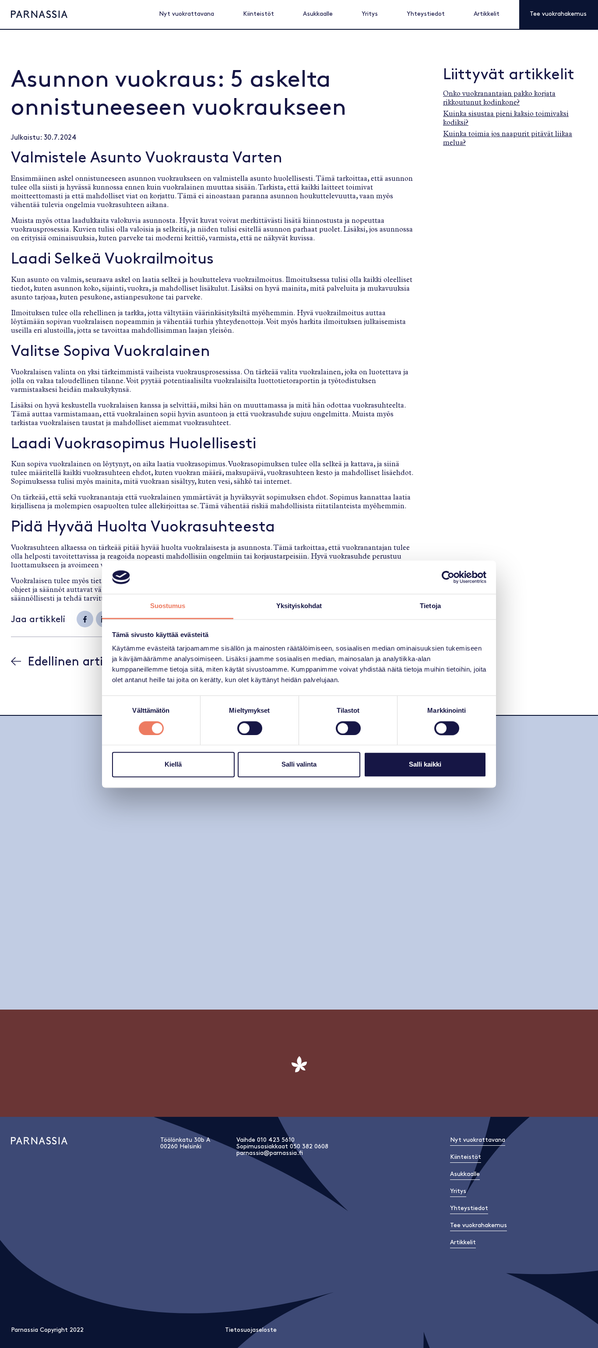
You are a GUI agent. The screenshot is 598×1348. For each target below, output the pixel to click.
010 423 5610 (276, 1140)
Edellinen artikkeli (78, 662)
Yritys (370, 14)
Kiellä (173, 764)
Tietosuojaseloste (251, 1330)
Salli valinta (299, 764)
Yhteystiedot (426, 14)
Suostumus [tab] (168, 606)
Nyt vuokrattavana (186, 14)
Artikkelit (487, 14)
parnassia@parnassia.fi (269, 1153)
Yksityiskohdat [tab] (299, 606)
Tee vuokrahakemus (558, 14)
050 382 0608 (309, 1146)
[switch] (249, 728)
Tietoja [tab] (430, 606)
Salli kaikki (425, 764)
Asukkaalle (318, 14)
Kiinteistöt (258, 14)
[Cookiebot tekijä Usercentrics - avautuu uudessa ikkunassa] (448, 577)
